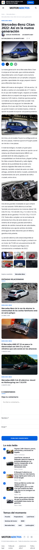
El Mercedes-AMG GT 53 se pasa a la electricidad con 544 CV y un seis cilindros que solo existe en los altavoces (19, 346)
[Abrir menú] (3, 8)
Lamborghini (29, 525)
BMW (22, 521)
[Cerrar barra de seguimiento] (36, 2)
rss (31, 537)
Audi (20, 525)
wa (11, 64)
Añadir (30, 2)
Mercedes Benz (10, 14)
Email (4, 427)
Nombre (5, 418)
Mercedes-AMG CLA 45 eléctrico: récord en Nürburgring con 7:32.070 (18, 381)
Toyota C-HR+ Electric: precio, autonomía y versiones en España (25, 450)
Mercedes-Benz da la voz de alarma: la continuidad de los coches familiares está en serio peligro (19, 310)
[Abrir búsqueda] (35, 8)
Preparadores (18, 517)
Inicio (3, 14)
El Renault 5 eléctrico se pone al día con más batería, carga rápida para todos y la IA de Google (24, 475)
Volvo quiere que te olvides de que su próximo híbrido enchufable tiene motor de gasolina (24, 500)
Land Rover (30, 517)
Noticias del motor (11, 521)
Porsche (7, 517)
